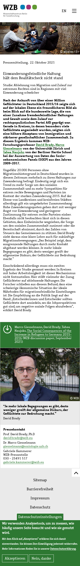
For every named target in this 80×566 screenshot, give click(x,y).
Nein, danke (41, 558)
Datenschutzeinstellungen (40, 516)
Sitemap (40, 480)
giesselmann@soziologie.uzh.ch (25, 446)
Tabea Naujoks (13, 152)
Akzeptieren (15, 558)
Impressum (40, 498)
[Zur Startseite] (15, 10)
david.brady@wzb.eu (18, 438)
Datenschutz (40, 507)
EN (64, 10)
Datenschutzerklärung (63, 548)
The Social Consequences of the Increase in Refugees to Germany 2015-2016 (43, 334)
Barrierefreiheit (40, 489)
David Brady (45, 145)
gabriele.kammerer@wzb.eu (23, 462)
